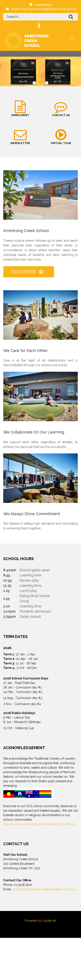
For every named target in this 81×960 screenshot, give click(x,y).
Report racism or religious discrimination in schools (39, 824)
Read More (24, 271)
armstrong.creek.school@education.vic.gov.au (43, 9)
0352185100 (43, 4)
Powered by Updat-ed (40, 920)
